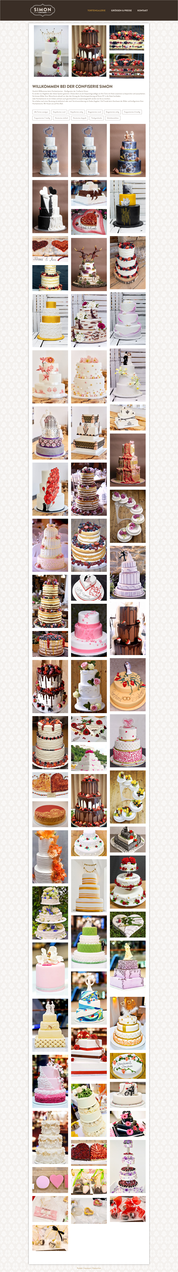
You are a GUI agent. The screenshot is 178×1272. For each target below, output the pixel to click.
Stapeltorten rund (59, 112)
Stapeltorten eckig (76, 112)
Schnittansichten (113, 118)
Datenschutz (96, 1268)
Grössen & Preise (121, 10)
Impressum (87, 1268)
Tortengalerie (96, 10)
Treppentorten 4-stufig (132, 112)
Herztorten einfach (61, 118)
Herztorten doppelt (79, 118)
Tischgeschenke (96, 118)
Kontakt (142, 10)
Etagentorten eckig (112, 112)
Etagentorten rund (94, 112)
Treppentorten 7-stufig (42, 118)
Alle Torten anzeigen (41, 112)
